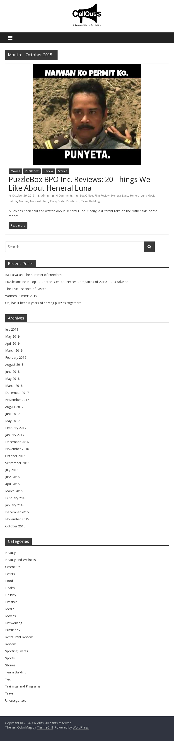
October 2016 (15, 456)
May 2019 (12, 336)
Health (10, 588)
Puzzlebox (32, 171)
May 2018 (12, 378)
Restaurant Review (19, 637)
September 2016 (17, 463)
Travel (9, 693)
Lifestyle (11, 602)
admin (45, 195)
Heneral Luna (119, 195)
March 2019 (14, 350)
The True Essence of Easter (25, 289)
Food (9, 581)
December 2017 (17, 392)
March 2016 (14, 491)
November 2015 (17, 519)
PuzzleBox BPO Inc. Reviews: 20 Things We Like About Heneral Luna (79, 183)
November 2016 (17, 449)
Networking (13, 623)
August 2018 (14, 364)
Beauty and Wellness (20, 560)
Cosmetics (13, 567)
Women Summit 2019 (21, 296)
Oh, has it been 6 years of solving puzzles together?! (43, 303)
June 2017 (12, 414)
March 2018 (14, 385)
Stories (62, 171)
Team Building (90, 201)
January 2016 (14, 505)
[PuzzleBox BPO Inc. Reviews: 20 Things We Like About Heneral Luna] (87, 66)
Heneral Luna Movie (142, 195)
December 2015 (17, 512)
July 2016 (11, 470)
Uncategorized (16, 700)
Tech (8, 679)
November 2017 (17, 399)
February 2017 (15, 428)
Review (48, 171)
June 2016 (12, 477)
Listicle (13, 201)
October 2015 (15, 526)
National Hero (39, 201)
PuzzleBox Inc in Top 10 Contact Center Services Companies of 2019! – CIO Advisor (66, 282)
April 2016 (12, 484)
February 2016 (15, 498)
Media (9, 609)
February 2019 (15, 357)
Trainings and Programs (22, 686)
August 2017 (14, 407)
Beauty (10, 553)
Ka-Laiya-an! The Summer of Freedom (33, 275)
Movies (15, 171)
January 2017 (14, 435)
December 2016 (17, 442)
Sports (10, 658)
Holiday (10, 595)
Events (10, 574)
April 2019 (12, 343)
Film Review (102, 195)
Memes (23, 201)
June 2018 (12, 371)
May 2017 (12, 421)
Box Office (86, 195)
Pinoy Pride (57, 201)
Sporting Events (16, 651)
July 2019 (11, 329)
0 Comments (64, 195)
